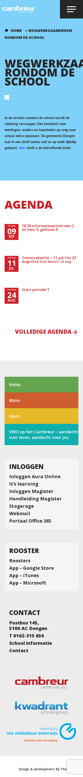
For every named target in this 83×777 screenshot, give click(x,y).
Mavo (14, 400)
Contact (18, 650)
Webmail (19, 513)
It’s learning (23, 484)
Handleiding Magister (35, 499)
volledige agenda (43, 332)
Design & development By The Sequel (48, 769)
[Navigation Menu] (71, 9)
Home (16, 30)
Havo (14, 416)
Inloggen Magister (31, 491)
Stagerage (21, 506)
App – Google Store (31, 568)
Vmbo (15, 384)
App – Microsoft (27, 583)
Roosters (19, 560)
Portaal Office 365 (30, 521)
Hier (22, 148)
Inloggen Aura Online (35, 476)
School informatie (30, 643)
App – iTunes (24, 575)
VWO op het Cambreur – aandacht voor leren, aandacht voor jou (43, 434)
